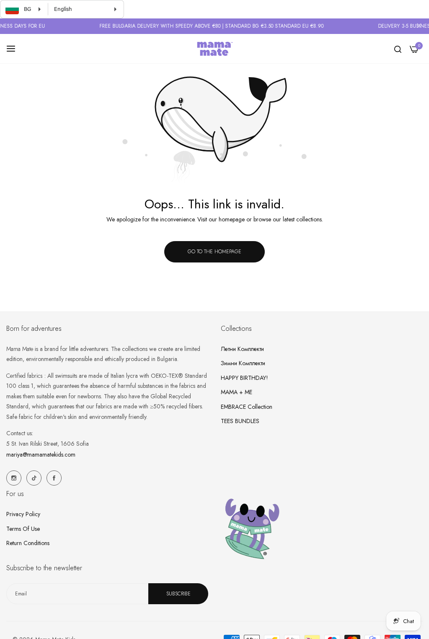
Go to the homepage (214, 251)
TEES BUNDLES (240, 421)
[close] (419, 26)
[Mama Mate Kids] (214, 49)
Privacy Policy (23, 514)
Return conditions (27, 543)
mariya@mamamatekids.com (40, 454)
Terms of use (23, 529)
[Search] (397, 49)
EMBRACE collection (246, 407)
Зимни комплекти (243, 363)
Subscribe (178, 593)
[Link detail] (13, 478)
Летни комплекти (242, 349)
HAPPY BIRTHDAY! (244, 378)
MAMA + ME (236, 392)
